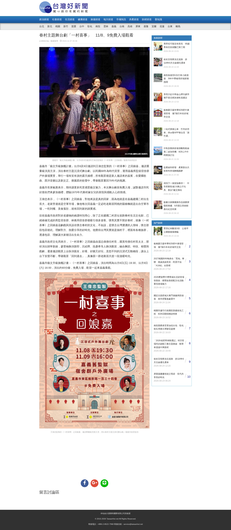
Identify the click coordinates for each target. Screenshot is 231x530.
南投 (97, 26)
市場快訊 (121, 19)
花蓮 (162, 26)
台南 (122, 26)
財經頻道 (147, 19)
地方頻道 (108, 19)
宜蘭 (154, 26)
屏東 (138, 26)
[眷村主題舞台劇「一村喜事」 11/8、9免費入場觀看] (85, 483)
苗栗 (73, 26)
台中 (81, 26)
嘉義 (113, 26)
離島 (178, 26)
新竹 (65, 26)
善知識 (158, 19)
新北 (49, 26)
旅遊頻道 (95, 19)
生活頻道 (70, 19)
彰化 (89, 26)
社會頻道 (57, 19)
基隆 (146, 26)
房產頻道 (134, 19)
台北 (41, 26)
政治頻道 (44, 19)
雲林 (105, 26)
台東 (170, 26)
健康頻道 (82, 19)
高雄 (130, 26)
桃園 (57, 26)
